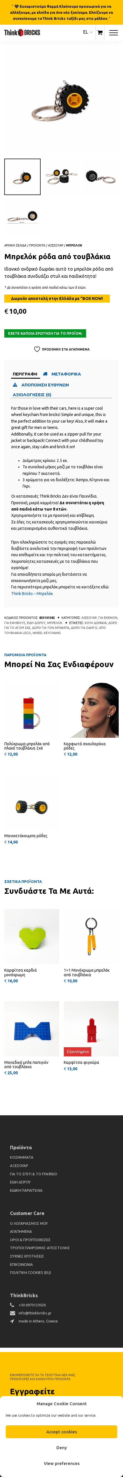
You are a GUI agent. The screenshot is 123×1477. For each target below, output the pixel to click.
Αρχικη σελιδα (15, 245)
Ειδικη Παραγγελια (26, 1190)
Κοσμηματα (21, 1157)
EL (85, 31)
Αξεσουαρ (55, 245)
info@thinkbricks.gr (35, 1313)
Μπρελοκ (74, 245)
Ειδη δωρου (36, 623)
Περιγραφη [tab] (25, 373)
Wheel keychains (47, 633)
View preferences (62, 1463)
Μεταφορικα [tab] (66, 373)
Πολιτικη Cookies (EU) (30, 1272)
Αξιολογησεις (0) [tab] (32, 394)
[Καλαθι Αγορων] (100, 33)
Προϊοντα (37, 245)
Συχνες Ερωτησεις (27, 1256)
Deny (61, 1447)
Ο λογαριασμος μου (29, 1223)
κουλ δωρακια (96, 623)
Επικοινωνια (21, 1264)
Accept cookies (61, 1431)
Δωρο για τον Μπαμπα (50, 627)
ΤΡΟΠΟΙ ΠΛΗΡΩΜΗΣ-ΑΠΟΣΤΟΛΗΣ (40, 1248)
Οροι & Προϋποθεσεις (30, 1240)
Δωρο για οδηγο (84, 627)
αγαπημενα (21, 1231)
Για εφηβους (14, 623)
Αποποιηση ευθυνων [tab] (45, 384)
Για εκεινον (107, 617)
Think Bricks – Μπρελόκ (32, 593)
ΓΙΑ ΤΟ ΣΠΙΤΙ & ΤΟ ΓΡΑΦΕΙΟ (33, 1174)
